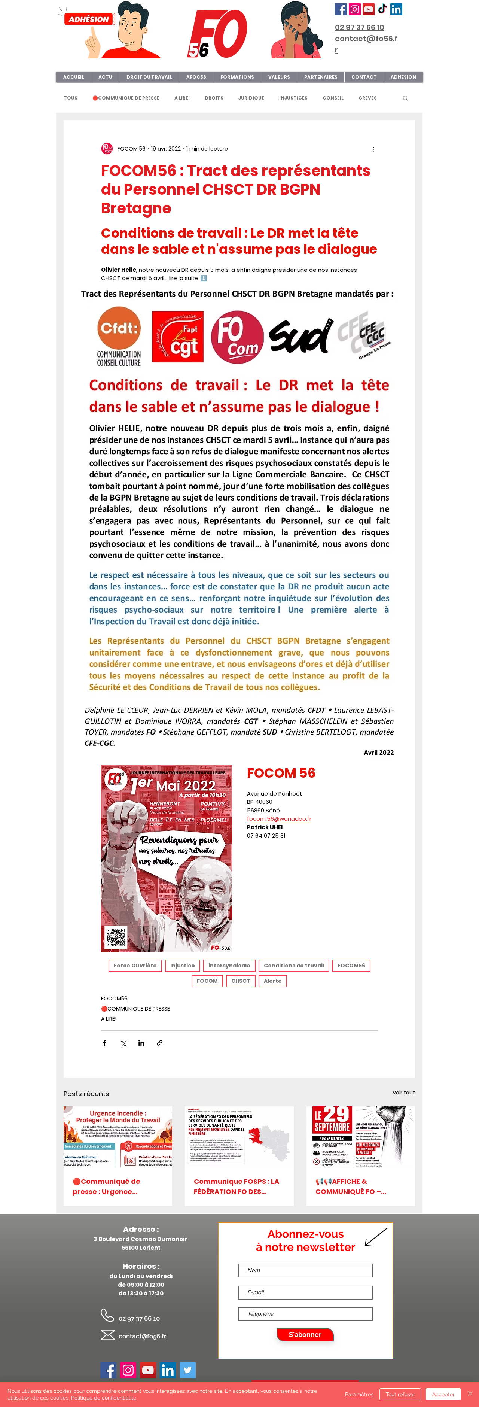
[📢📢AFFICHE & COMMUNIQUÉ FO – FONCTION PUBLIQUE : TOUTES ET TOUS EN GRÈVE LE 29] (360, 1142)
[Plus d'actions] (373, 148)
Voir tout (404, 1097)
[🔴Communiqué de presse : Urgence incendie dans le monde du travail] (118, 1142)
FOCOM (207, 986)
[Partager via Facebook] (104, 1048)
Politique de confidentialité (103, 1398)
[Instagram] (355, 9)
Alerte (273, 986)
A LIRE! (182, 98)
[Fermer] (470, 1394)
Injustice (182, 971)
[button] (405, 98)
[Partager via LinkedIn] (141, 1048)
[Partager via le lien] (159, 1048)
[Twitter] (188, 1375)
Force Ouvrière (135, 971)
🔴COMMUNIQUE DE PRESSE (125, 98)
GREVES (368, 98)
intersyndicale (229, 971)
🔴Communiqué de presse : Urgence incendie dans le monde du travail (115, 1192)
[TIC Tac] (382, 9)
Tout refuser (400, 1394)
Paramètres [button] (359, 1394)
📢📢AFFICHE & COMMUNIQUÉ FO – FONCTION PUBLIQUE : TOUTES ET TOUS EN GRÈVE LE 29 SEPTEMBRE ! (358, 1192)
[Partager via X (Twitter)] (122, 1048)
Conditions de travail (294, 971)
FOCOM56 (351, 971)
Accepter (443, 1394)
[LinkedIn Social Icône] (396, 9)
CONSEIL (333, 98)
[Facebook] (341, 9)
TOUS (70, 98)
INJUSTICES (293, 98)
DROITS (214, 98)
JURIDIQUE (251, 98)
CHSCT (240, 986)
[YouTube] (369, 9)
